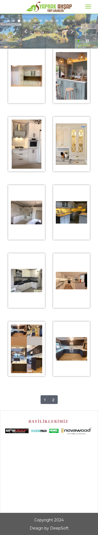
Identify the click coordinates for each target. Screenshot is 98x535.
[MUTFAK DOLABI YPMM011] (72, 69)
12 (68, 20)
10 (57, 20)
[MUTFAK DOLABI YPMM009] (72, 342)
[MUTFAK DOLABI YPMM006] (72, 274)
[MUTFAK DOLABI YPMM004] (72, 205)
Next (72, 31)
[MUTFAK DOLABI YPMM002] (27, 137)
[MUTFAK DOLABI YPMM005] (27, 274)
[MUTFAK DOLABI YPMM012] (72, 137)
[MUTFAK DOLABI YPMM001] (27, 69)
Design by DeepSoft (49, 528)
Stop (87, 40)
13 (73, 20)
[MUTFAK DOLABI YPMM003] (27, 205)
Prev (26, 31)
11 (62, 20)
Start (79, 40)
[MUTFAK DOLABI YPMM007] (27, 342)
